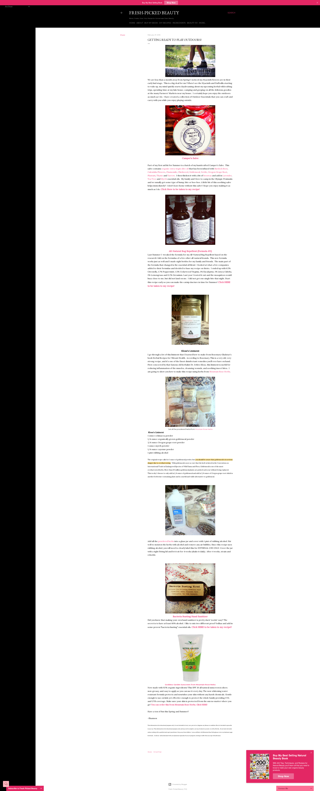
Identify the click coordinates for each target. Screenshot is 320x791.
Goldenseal (194, 172)
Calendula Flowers (156, 172)
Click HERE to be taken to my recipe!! (212, 627)
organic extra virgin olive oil (175, 168)
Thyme (160, 175)
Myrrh (164, 179)
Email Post (158, 752)
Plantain (152, 175)
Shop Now (171, 2)
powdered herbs (166, 541)
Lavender (227, 175)
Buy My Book (151, 23)
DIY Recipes (165, 23)
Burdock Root (221, 168)
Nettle (204, 172)
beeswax (208, 175)
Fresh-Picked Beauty (154, 13)
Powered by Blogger (179, 784)
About (139, 23)
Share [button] (122, 35)
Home (132, 23)
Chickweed (183, 172)
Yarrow (171, 175)
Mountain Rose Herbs (219, 371)
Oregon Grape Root (217, 172)
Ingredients (179, 23)
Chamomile (171, 172)
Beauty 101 (192, 23)
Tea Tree (152, 179)
